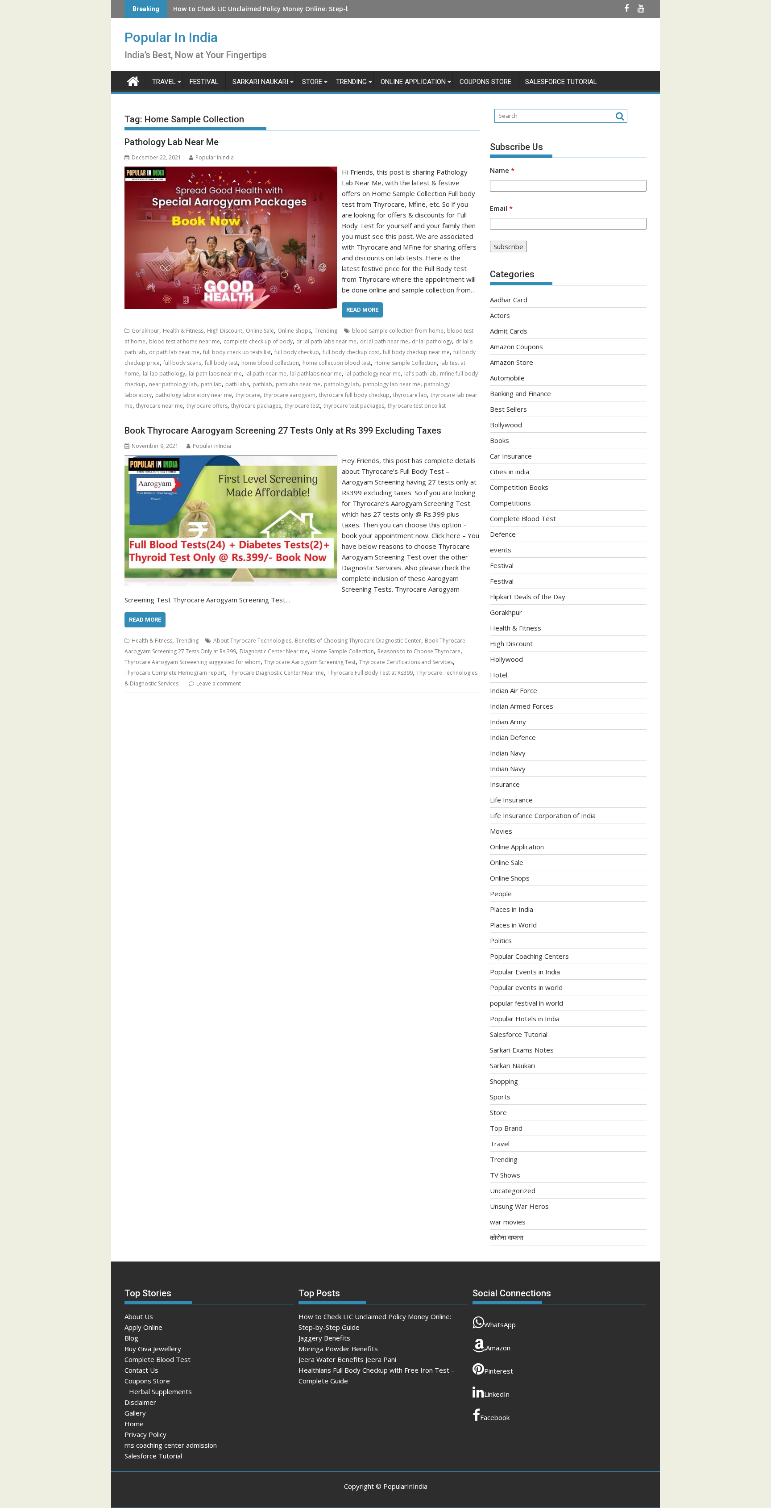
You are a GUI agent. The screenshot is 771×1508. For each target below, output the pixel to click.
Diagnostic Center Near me (274, 651)
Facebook (495, 1417)
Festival (204, 82)
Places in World (513, 924)
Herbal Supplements (160, 1391)
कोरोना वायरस (506, 1237)
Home (134, 1423)
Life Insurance (511, 799)
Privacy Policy (145, 1434)
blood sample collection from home (398, 330)
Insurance (505, 784)
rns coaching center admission (170, 1445)
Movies (501, 831)
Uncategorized (512, 1190)
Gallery (135, 1412)
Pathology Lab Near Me (171, 142)
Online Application (413, 82)
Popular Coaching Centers (529, 956)
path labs (237, 384)
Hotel (498, 674)
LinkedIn (497, 1394)
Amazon (498, 1347)
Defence (503, 534)
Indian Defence (513, 737)
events (500, 549)
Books (499, 440)
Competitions (510, 502)
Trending (351, 82)
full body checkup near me (416, 352)
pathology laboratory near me (193, 395)
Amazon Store (511, 362)
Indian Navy (508, 752)
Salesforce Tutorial (561, 82)
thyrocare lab (410, 395)
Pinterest (498, 1370)
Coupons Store (485, 82)
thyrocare (248, 395)
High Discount (224, 330)
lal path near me (265, 373)
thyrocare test (302, 405)
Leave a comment (218, 683)
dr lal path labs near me (326, 341)
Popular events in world (526, 987)
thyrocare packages (256, 405)
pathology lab (341, 384)
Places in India (511, 909)
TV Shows (505, 1174)
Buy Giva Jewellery (152, 1348)
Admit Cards (508, 330)
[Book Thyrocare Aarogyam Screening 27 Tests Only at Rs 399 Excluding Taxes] (230, 460)
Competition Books (519, 487)
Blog (131, 1337)
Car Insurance (511, 455)
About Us (138, 1316)
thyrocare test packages (353, 405)
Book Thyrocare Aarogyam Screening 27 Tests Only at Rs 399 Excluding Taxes (282, 430)
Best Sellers (508, 409)
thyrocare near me (159, 405)
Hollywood (506, 659)
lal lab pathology (164, 373)
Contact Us (141, 1370)
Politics (501, 940)
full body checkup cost (351, 352)
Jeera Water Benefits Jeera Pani (347, 1359)
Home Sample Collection (405, 363)
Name (502, 170)
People (501, 893)
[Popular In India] (133, 80)
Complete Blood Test (523, 518)
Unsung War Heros (519, 1206)
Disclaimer (140, 1402)
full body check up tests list (237, 352)
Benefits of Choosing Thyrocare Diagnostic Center (358, 640)
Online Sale (260, 330)
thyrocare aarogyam (289, 395)
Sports (500, 1096)
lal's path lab (420, 373)
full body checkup (296, 352)
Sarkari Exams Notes (522, 1049)
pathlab (262, 384)
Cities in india (509, 471)
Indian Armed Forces (521, 706)
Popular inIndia (214, 157)
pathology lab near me (391, 384)
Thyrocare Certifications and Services (406, 662)
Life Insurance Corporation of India (543, 815)
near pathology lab (173, 384)
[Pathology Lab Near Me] (230, 171)
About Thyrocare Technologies (252, 640)
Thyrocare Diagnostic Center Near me (276, 673)
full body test (221, 363)
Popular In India (171, 37)
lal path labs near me (215, 373)
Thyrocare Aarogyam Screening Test (310, 662)
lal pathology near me (373, 373)
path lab (211, 384)
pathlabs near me (298, 384)
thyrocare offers (207, 405)
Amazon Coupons (516, 346)
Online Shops (294, 330)
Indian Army (508, 721)
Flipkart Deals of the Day (527, 596)
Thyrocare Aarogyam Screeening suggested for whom (192, 662)
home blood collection (270, 363)
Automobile (507, 377)
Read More (362, 309)
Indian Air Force (513, 690)
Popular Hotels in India (525, 1018)
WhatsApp (500, 1324)
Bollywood (506, 424)
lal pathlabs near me (316, 373)
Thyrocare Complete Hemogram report (174, 673)
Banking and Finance (520, 393)
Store (312, 82)
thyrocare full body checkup (354, 395)
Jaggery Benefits (198, 8)
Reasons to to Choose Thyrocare (418, 651)
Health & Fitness (183, 330)
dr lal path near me (384, 341)
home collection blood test (337, 363)
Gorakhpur (145, 330)
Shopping (504, 1081)
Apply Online (143, 1327)
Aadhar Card (508, 299)
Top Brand (506, 1128)
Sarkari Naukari (260, 82)
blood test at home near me (184, 341)
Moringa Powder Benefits (338, 1348)
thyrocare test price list (417, 405)
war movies (508, 1221)
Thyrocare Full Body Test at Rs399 (370, 673)
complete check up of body (258, 341)
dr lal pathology (432, 341)
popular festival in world (526, 1002)
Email (501, 208)
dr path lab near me (174, 352)
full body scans (182, 363)
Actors (500, 315)
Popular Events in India (525, 971)
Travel (164, 82)
